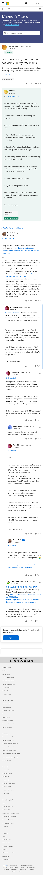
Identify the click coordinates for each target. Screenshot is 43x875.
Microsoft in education (8, 737)
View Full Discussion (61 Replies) (13, 228)
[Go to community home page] (7, 3)
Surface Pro (5, 670)
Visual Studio (6, 826)
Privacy (22, 867)
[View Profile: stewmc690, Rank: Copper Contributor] (10, 427)
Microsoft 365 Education (9, 747)
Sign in (10, 638)
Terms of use (6, 869)
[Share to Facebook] (15, 661)
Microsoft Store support (9, 710)
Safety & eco (23, 869)
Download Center (7, 707)
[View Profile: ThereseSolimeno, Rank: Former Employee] (8, 582)
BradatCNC (14, 307)
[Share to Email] (32, 661)
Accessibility (6, 856)
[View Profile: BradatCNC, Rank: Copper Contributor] (7, 308)
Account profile (6, 704)
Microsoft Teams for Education (10, 743)
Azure (4, 803)
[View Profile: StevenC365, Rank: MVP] (10, 541)
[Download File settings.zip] (16, 213)
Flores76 (16, 445)
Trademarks (14, 869)
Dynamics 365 (6, 776)
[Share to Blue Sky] (25, 661)
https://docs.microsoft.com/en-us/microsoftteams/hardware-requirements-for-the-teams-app (21, 250)
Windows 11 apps (7, 694)
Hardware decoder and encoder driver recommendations (22, 276)
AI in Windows (6, 687)
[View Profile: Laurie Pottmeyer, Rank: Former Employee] (4, 234)
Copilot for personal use (9, 684)
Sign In (38, 3)
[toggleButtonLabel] (40, 8)
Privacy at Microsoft (8, 846)
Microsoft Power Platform (9, 783)
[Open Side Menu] (3, 3)
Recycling (31, 869)
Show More (7, 74)
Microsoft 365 (6, 780)
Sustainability (6, 859)
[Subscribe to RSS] (28, 661)
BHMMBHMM (23, 587)
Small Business (6, 793)
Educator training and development (11, 753)
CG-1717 (33, 587)
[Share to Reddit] (21, 661)
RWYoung (12, 91)
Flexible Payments (7, 727)
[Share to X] (18, 661)
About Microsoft (7, 839)
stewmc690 (17, 426)
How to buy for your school (9, 750)
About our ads (6, 871)
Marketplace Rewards (8, 823)
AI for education (7, 760)
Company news (6, 843)
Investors (5, 849)
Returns (4, 714)
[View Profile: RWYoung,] (6, 92)
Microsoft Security (7, 773)
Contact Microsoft (13, 867)
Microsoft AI (6, 770)
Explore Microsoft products (9, 691)
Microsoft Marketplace (8, 819)
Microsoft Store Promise (9, 724)
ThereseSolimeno (17, 581)
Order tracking (6, 717)
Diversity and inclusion (8, 853)
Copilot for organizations (9, 681)
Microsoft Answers (12, 25)
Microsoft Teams (8, 9)
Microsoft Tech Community (9, 816)
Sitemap (5, 867)
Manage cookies (31, 867)
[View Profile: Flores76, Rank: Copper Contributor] (10, 446)
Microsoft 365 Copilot (8, 790)
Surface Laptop (6, 674)
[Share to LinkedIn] (11, 661)
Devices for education (8, 740)
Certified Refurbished (8, 720)
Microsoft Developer (8, 806)
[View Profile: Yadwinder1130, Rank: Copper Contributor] (4, 47)
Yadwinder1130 (13, 46)
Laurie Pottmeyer (13, 233)
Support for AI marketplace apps (11, 813)
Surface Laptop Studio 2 (9, 677)
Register (31, 3)
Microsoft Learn (6, 809)
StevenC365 (17, 540)
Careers (4, 836)
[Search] (26, 3)
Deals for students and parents (10, 757)
